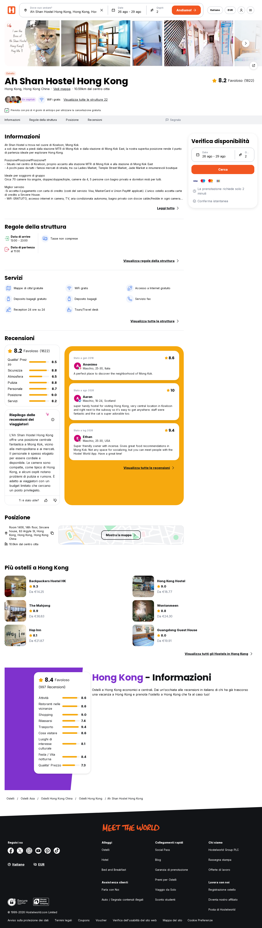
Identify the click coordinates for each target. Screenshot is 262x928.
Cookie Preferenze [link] (200, 920)
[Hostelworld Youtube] (38, 851)
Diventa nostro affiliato (222, 899)
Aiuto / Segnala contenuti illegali (122, 899)
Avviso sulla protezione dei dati (28, 920)
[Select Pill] (241, 10)
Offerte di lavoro (219, 869)
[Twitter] (20, 851)
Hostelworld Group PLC (223, 849)
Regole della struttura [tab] (43, 119)
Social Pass (162, 849)
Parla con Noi (110, 889)
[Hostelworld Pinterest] (47, 851)
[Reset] (101, 10)
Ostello (10, 73)
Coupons (84, 920)
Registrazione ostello (222, 889)
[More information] (52, 419)
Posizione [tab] (72, 119)
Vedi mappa (61, 89)
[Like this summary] (46, 500)
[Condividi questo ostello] (253, 65)
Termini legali (63, 920)
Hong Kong (13, 89)
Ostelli (106, 849)
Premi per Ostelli (166, 879)
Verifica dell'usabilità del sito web (135, 920)
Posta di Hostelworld (221, 909)
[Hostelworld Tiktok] (57, 851)
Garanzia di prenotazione (171, 869)
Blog (158, 859)
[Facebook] (11, 851)
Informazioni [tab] (12, 119)
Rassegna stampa (219, 859)
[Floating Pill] (246, 43)
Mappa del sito (172, 920)
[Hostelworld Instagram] (29, 851)
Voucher (101, 920)
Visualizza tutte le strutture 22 (85, 99)
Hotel (105, 859)
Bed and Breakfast (114, 869)
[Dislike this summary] (55, 500)
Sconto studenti (165, 899)
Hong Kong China (36, 89)
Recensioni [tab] (95, 119)
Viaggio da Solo (165, 889)
